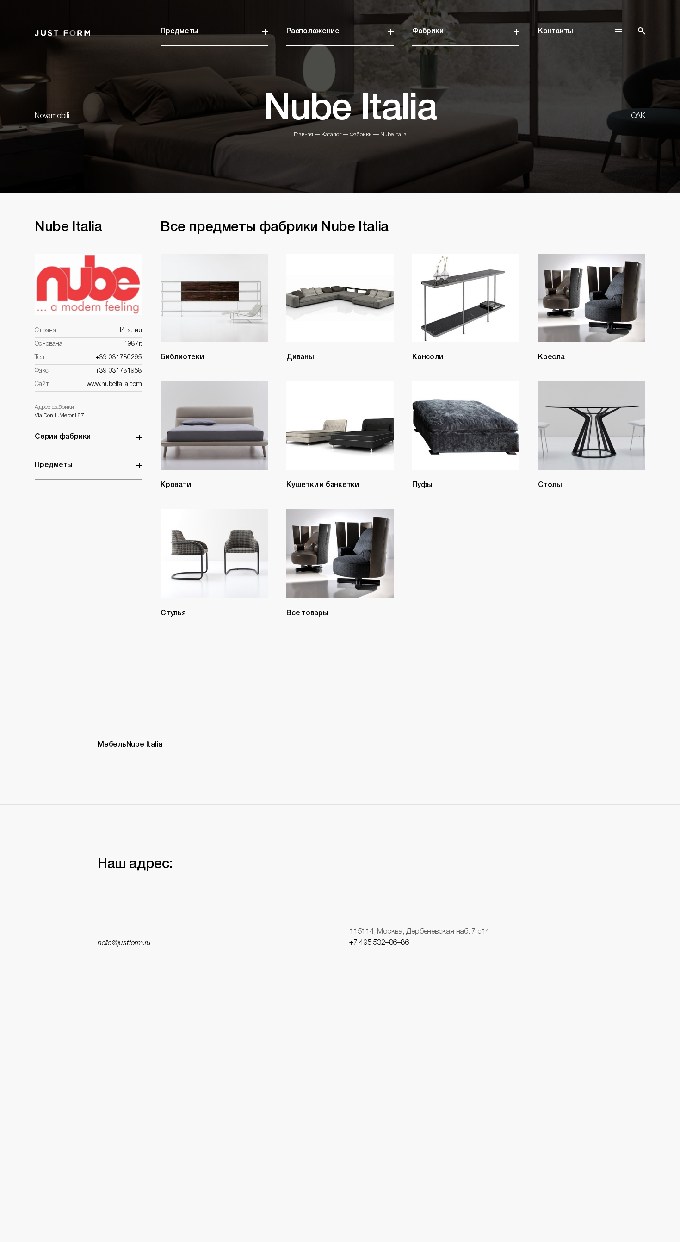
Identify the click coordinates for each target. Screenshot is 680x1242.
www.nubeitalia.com (114, 384)
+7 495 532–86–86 (378, 943)
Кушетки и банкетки (322, 485)
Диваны (300, 357)
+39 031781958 (118, 371)
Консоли (427, 357)
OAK (638, 116)
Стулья (173, 613)
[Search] (641, 31)
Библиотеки (182, 357)
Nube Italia (393, 134)
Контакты (555, 31)
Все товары (307, 613)
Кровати (176, 485)
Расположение (312, 31)
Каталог (331, 134)
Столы (550, 485)
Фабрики (427, 31)
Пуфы (422, 485)
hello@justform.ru (124, 943)
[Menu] (618, 30)
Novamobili (52, 116)
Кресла (551, 357)
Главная (303, 134)
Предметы (179, 31)
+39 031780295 (118, 358)
